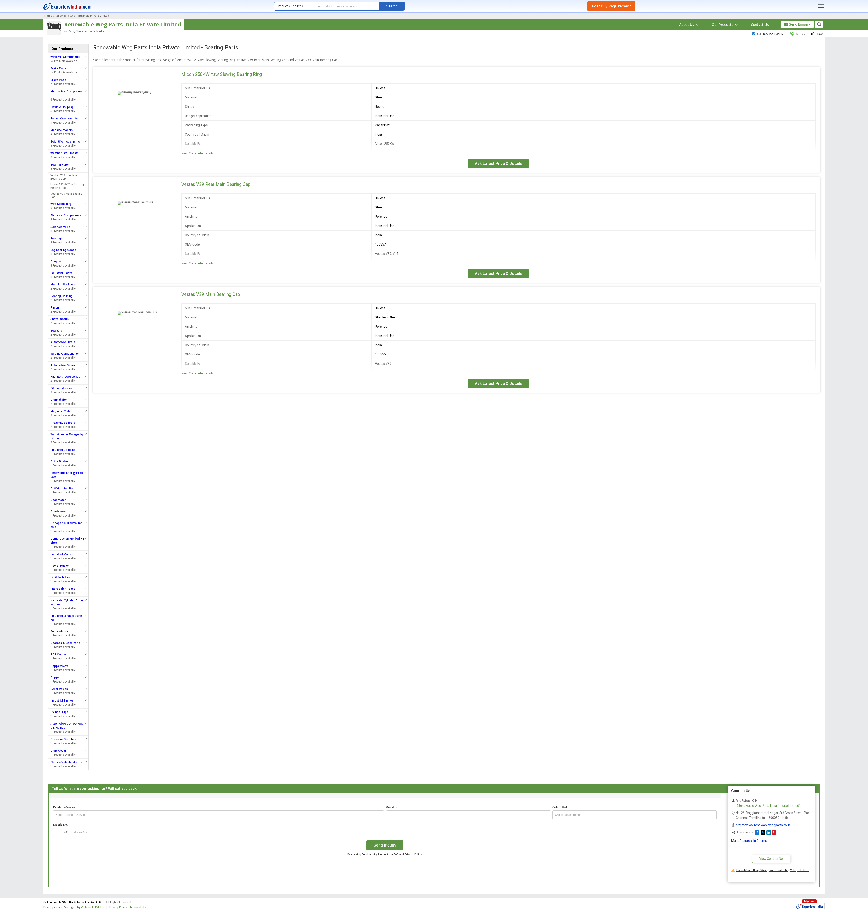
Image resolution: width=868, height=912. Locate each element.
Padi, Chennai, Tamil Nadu (85, 31)
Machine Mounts (61, 130)
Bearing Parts (59, 164)
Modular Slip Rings (62, 284)
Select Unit (559, 807)
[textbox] (634, 814)
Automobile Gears (62, 365)
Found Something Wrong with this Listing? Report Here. (772, 870)
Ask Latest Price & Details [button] (498, 163)
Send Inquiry (384, 845)
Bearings (56, 238)
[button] (757, 832)
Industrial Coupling (62, 449)
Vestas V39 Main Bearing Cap (66, 195)
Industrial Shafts (61, 273)
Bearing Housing (61, 296)
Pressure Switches (63, 739)
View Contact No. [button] (771, 859)
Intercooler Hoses (62, 588)
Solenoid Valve (60, 227)
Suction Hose (59, 631)
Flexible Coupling (62, 107)
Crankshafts (58, 399)
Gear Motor (58, 500)
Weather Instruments (64, 153)
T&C (396, 854)
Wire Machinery (60, 204)
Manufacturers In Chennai (749, 840)
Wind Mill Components (65, 56)
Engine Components (64, 118)
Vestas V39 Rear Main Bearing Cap (64, 177)
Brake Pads (58, 80)
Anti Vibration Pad (62, 488)
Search (392, 6)
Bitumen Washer (61, 388)
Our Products (723, 24)
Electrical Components (65, 215)
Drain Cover (58, 750)
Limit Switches (60, 577)
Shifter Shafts (59, 319)
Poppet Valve (59, 666)
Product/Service (64, 807)
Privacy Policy (413, 854)
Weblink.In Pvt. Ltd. (93, 907)
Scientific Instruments (65, 141)
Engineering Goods (63, 250)
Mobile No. (60, 824)
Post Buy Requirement (611, 6)
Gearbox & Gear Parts (65, 643)
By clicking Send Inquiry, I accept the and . (384, 854)
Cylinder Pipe (59, 712)
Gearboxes (58, 511)
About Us (687, 24)
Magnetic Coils (60, 411)
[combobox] (61, 832)
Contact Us (760, 24)
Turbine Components (64, 353)
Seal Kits (56, 330)
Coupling (56, 261)
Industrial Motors (61, 554)
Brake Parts (58, 68)
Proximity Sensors (62, 422)
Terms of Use (138, 907)
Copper (55, 677)
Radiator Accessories (65, 376)
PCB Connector (60, 654)
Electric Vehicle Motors (66, 762)
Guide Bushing (60, 461)
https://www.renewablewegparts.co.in (763, 825)
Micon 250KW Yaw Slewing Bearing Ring (67, 186)
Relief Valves (59, 689)
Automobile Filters (62, 342)
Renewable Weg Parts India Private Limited (122, 24)
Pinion (54, 307)
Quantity (391, 807)
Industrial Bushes (61, 700)
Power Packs (59, 565)
